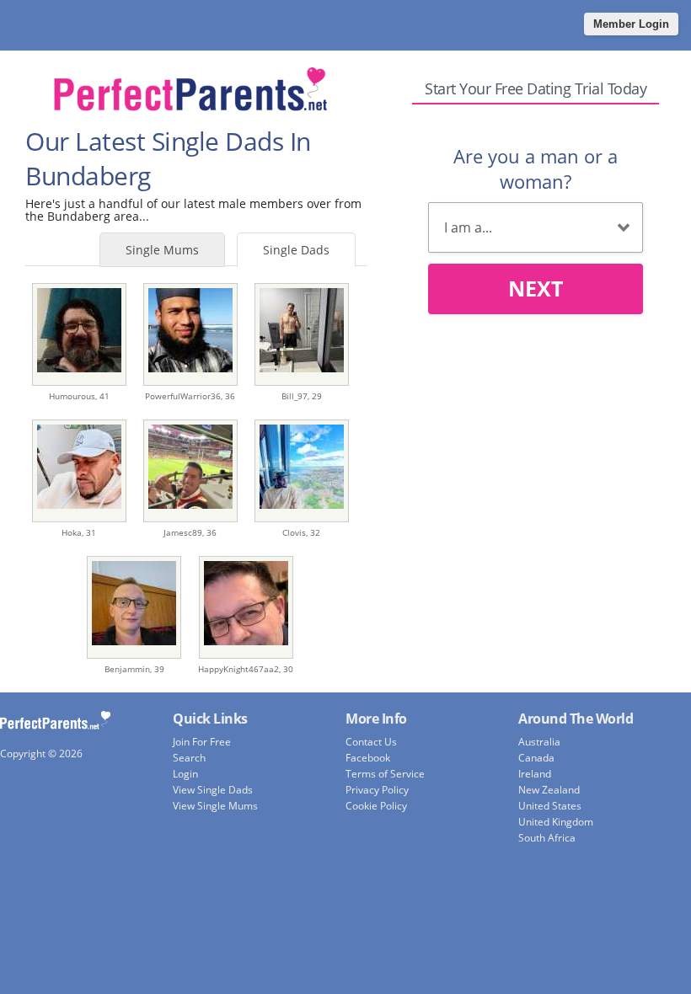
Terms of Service (385, 774)
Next (535, 288)
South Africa (547, 838)
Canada (536, 758)
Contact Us (371, 742)
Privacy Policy (377, 790)
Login (185, 774)
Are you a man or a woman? (535, 168)
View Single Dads (213, 790)
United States (549, 806)
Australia (539, 742)
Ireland (534, 774)
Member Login (631, 24)
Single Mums (162, 250)
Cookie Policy (376, 806)
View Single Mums (215, 806)
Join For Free (202, 742)
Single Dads (296, 250)
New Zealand (549, 790)
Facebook (368, 758)
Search (189, 758)
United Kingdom (555, 822)
